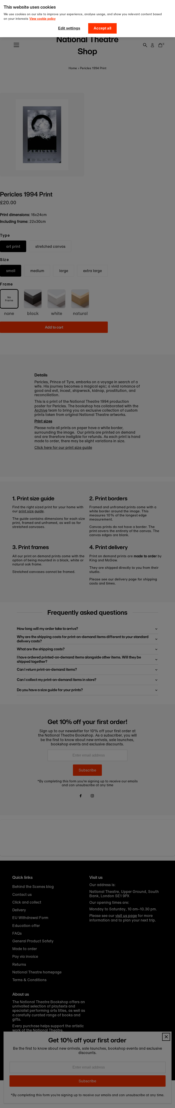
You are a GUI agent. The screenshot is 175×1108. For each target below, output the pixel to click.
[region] (87, 18)
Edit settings (69, 28)
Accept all (102, 28)
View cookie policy (42, 19)
